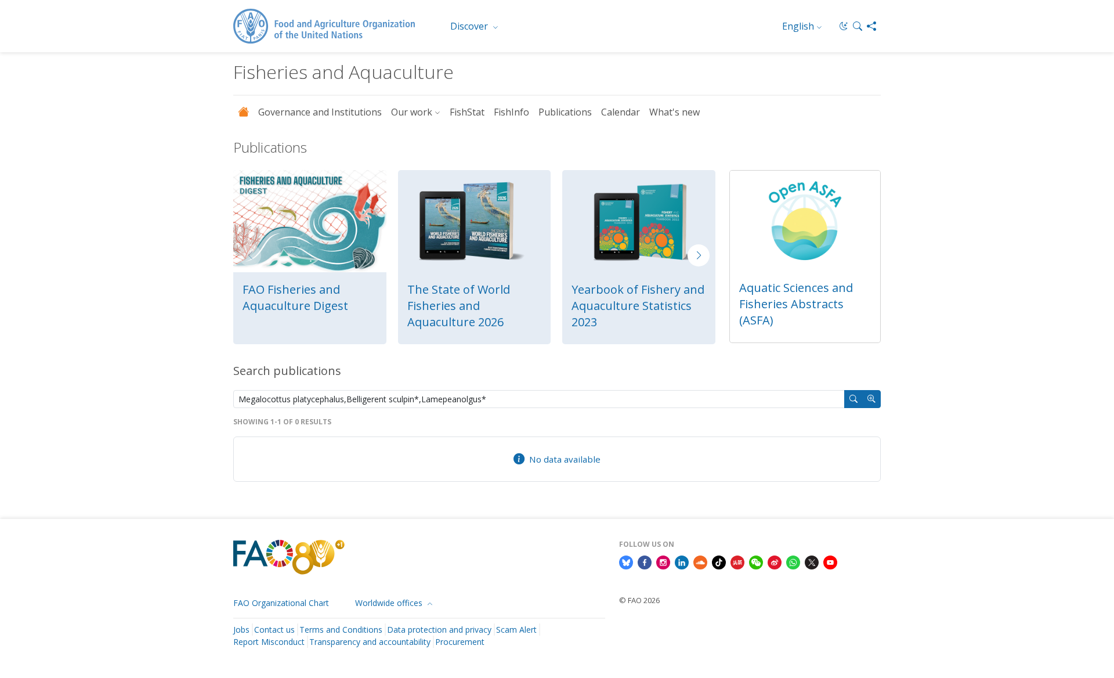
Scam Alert (516, 629)
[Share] (871, 26)
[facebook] (645, 561)
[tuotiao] (737, 561)
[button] (857, 26)
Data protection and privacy (439, 629)
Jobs (241, 629)
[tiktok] (719, 561)
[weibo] (775, 561)
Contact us (274, 629)
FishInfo (511, 112)
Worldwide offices (390, 602)
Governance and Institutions (320, 112)
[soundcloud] (700, 561)
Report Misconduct (269, 641)
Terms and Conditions (340, 629)
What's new (674, 112)
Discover (470, 26)
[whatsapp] (793, 561)
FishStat (467, 112)
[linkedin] (682, 561)
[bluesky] (626, 561)
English (798, 26)
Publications (565, 112)
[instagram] (663, 561)
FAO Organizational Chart (281, 602)
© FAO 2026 (639, 600)
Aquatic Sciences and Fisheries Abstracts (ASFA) (796, 304)
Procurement (459, 641)
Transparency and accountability (370, 641)
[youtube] (830, 561)
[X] (812, 561)
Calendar (620, 112)
